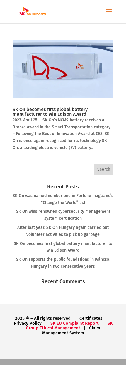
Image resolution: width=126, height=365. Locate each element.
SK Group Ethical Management (69, 326)
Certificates (91, 318)
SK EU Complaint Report (74, 323)
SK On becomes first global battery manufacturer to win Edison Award (50, 112)
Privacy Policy (28, 323)
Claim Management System (71, 330)
